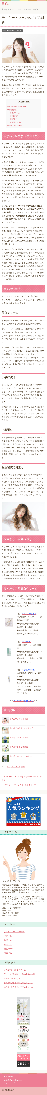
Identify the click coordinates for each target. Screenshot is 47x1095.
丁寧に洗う (14, 116)
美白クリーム (15, 113)
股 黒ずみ (8, 936)
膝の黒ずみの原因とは (19, 719)
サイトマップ (9, 1083)
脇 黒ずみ (8, 940)
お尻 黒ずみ (9, 949)
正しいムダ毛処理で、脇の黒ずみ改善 (19, 974)
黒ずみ (5, 3)
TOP (9, 9)
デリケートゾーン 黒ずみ (12, 31)
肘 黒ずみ (8, 953)
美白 (8, 767)
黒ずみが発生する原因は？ (17, 106)
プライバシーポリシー (13, 1080)
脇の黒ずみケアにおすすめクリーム (18, 987)
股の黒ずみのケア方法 (19, 738)
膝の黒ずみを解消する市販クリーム (18, 983)
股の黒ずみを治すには (19, 747)
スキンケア (15, 767)
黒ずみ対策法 (12, 110)
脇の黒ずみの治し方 (12, 978)
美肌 (23, 767)
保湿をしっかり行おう (15, 125)
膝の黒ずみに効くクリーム (15, 970)
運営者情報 (8, 1076)
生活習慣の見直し (17, 122)
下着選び (13, 119)
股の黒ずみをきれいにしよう (21, 728)
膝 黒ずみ (8, 945)
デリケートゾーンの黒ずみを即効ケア (20, 785)
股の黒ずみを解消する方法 (21, 756)
